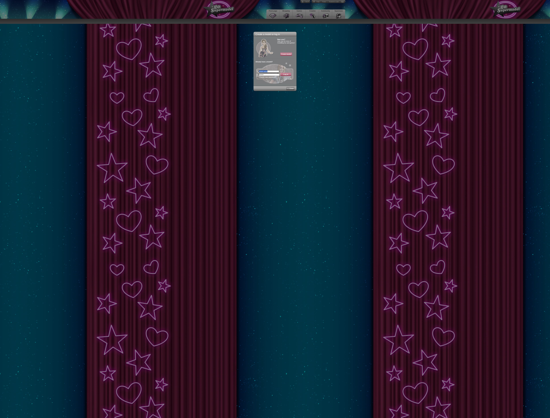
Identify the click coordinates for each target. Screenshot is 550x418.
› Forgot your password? (267, 77)
